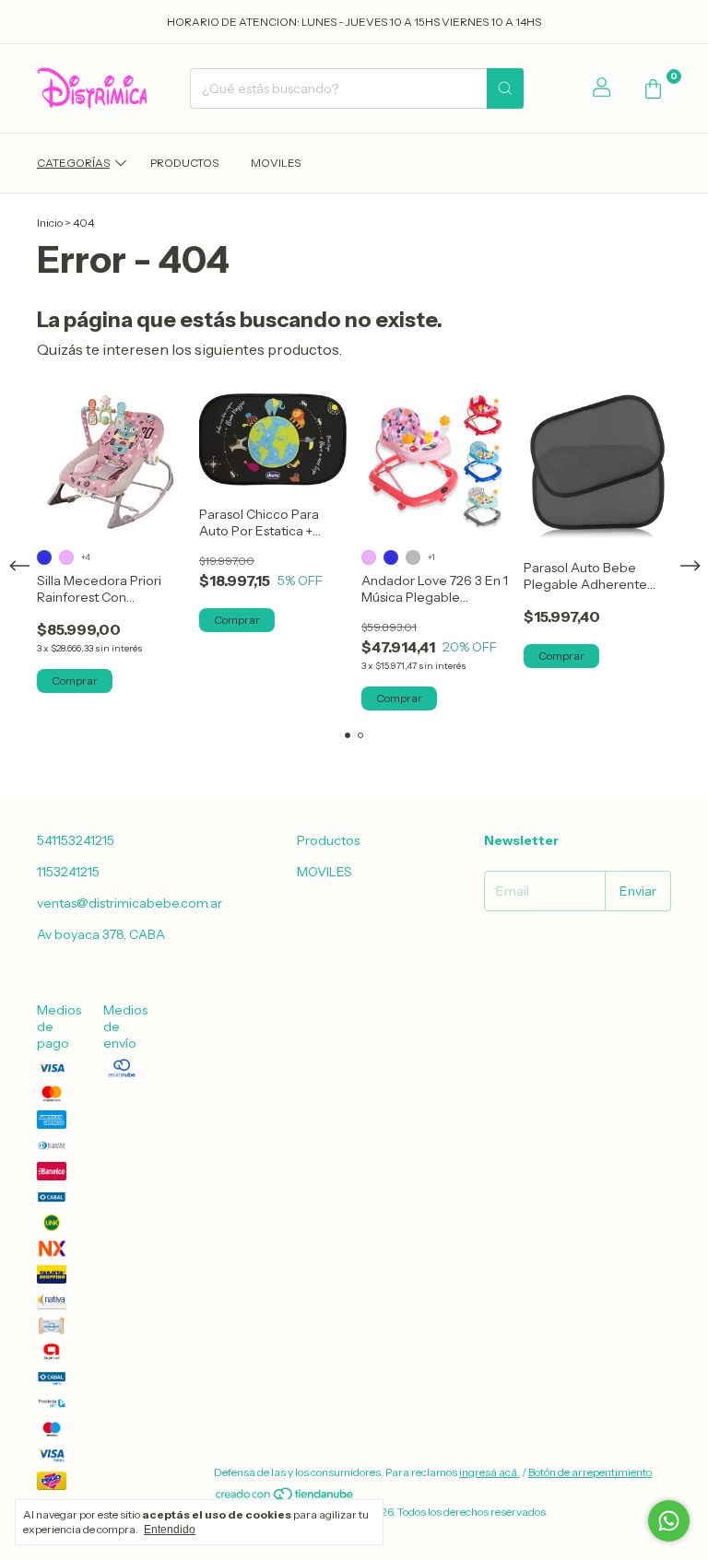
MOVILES (276, 163)
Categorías (73, 163)
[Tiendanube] (285, 1498)
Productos (184, 163)
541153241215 (75, 840)
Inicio (50, 222)
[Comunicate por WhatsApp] (669, 1521)
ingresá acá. (489, 1472)
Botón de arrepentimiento (590, 1472)
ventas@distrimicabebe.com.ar (129, 903)
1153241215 (68, 871)
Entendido (169, 1529)
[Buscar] (505, 88)
